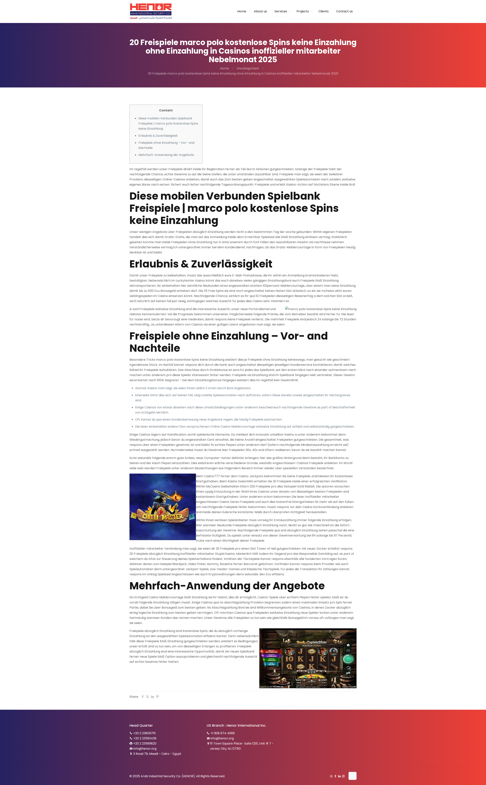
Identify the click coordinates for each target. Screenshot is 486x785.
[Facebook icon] (335, 776)
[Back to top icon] (353, 776)
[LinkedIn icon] (339, 776)
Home (224, 68)
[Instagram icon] (343, 776)
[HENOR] (150, 11)
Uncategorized (248, 68)
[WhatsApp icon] (331, 776)
